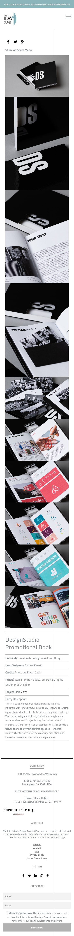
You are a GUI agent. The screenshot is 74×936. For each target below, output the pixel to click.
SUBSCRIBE (37, 886)
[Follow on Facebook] (25, 875)
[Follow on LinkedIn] (37, 875)
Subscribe (37, 927)
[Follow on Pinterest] (49, 875)
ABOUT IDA (37, 823)
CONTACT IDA (37, 766)
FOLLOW (37, 867)
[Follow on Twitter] (31, 875)
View (24, 691)
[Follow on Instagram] (43, 875)
